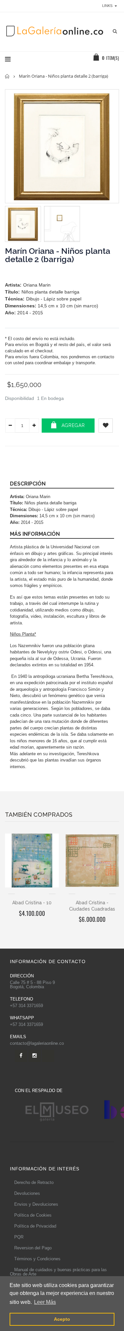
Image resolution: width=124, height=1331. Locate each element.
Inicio (7, 76)
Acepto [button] (62, 1319)
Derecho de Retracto (34, 1182)
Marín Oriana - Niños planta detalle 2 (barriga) (57, 255)
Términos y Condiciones (37, 1258)
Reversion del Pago (33, 1247)
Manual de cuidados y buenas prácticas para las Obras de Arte (58, 1271)
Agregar (73, 425)
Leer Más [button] (45, 1302)
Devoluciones (27, 1193)
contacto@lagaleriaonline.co (37, 1043)
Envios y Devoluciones (36, 1204)
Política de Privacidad (35, 1226)
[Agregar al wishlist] (106, 425)
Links (107, 6)
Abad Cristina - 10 (32, 902)
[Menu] (8, 59)
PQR (18, 1236)
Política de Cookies (33, 1215)
